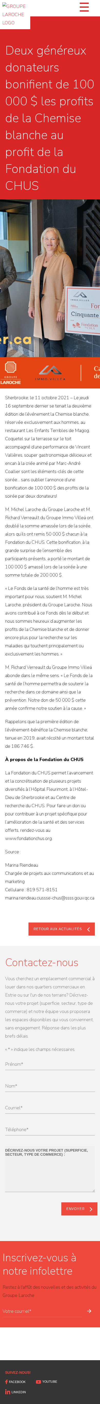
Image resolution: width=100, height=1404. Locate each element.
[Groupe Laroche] (15, 14)
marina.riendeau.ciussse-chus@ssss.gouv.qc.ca (49, 898)
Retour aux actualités (58, 929)
